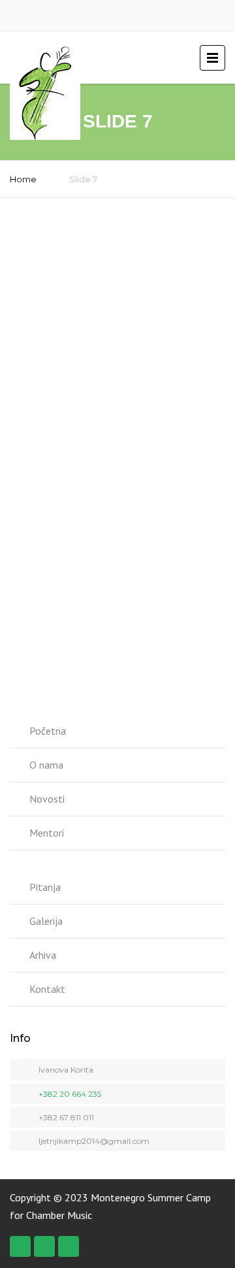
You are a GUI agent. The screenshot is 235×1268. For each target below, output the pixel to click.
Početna (47, 730)
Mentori (46, 832)
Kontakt (47, 988)
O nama (46, 764)
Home (23, 179)
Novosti (47, 798)
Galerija (46, 920)
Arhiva (42, 954)
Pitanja (45, 886)
